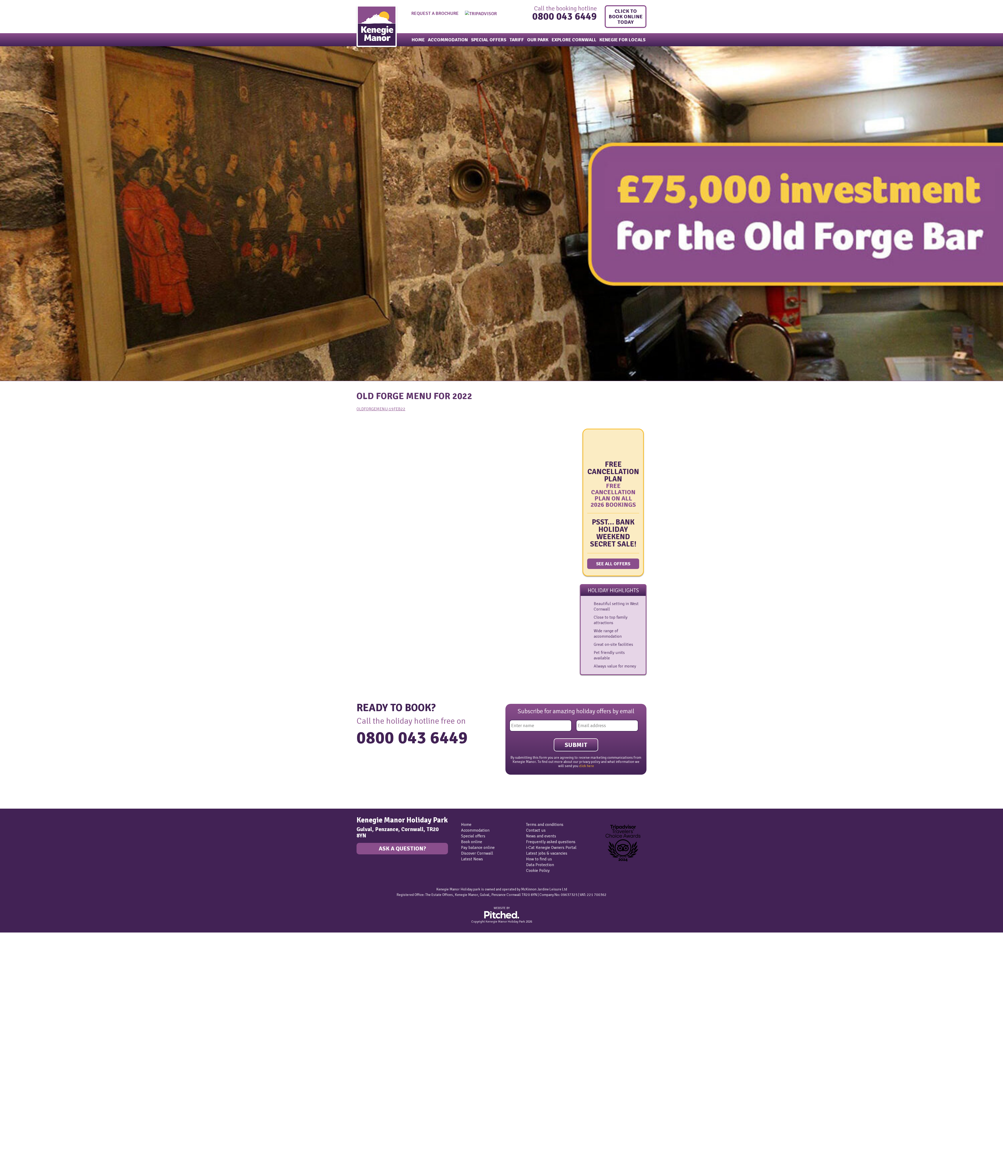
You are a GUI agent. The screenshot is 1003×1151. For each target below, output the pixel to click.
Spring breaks (17, 1102)
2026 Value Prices (21, 1010)
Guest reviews (17, 1056)
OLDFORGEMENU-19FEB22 (381, 409)
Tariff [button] (516, 40)
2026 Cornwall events (25, 1113)
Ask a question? (402, 848)
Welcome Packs (18, 981)
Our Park (538, 40)
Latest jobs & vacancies (546, 853)
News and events (541, 836)
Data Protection (540, 864)
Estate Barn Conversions (27, 958)
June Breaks (16, 1090)
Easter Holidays (19, 1142)
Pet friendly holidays (23, 975)
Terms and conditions (544, 824)
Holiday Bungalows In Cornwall (33, 969)
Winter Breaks (18, 1136)
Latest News (472, 859)
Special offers (488, 40)
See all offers (613, 564)
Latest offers (16, 992)
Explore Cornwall (574, 40)
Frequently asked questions (550, 841)
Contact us (536, 830)
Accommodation (448, 40)
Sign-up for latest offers (26, 998)
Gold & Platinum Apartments (31, 946)
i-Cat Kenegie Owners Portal (551, 847)
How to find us (539, 859)
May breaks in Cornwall (26, 1084)
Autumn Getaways (21, 1130)
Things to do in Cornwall (26, 1119)
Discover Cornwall (477, 853)
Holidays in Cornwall (23, 1125)
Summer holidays (20, 1096)
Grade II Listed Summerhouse (32, 964)
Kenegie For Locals (622, 40)
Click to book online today (626, 16)
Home (418, 40)
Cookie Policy (538, 870)
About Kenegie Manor (24, 1033)
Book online (471, 841)
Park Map (13, 1050)
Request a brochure (435, 13)
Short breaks (16, 1107)
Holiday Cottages (20, 952)
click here (586, 766)
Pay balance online (478, 847)
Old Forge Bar (17, 1027)
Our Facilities (17, 1021)
